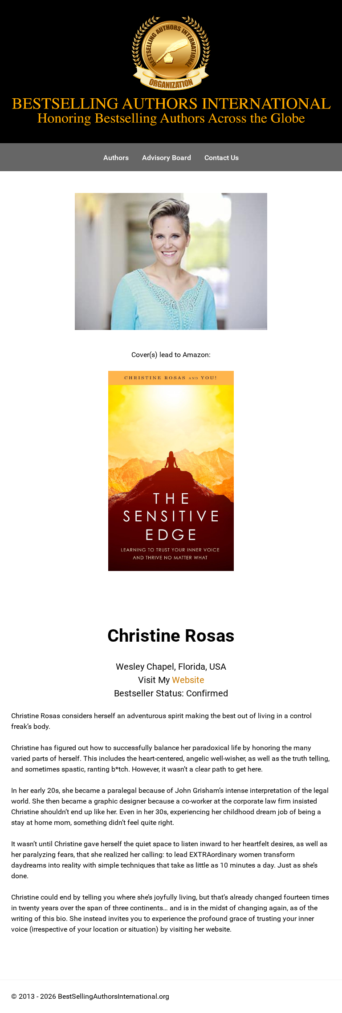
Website (188, 680)
